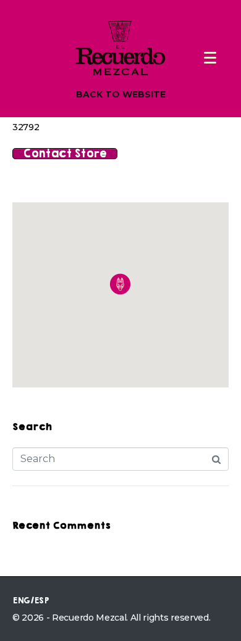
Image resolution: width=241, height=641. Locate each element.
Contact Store (65, 153)
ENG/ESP (30, 600)
